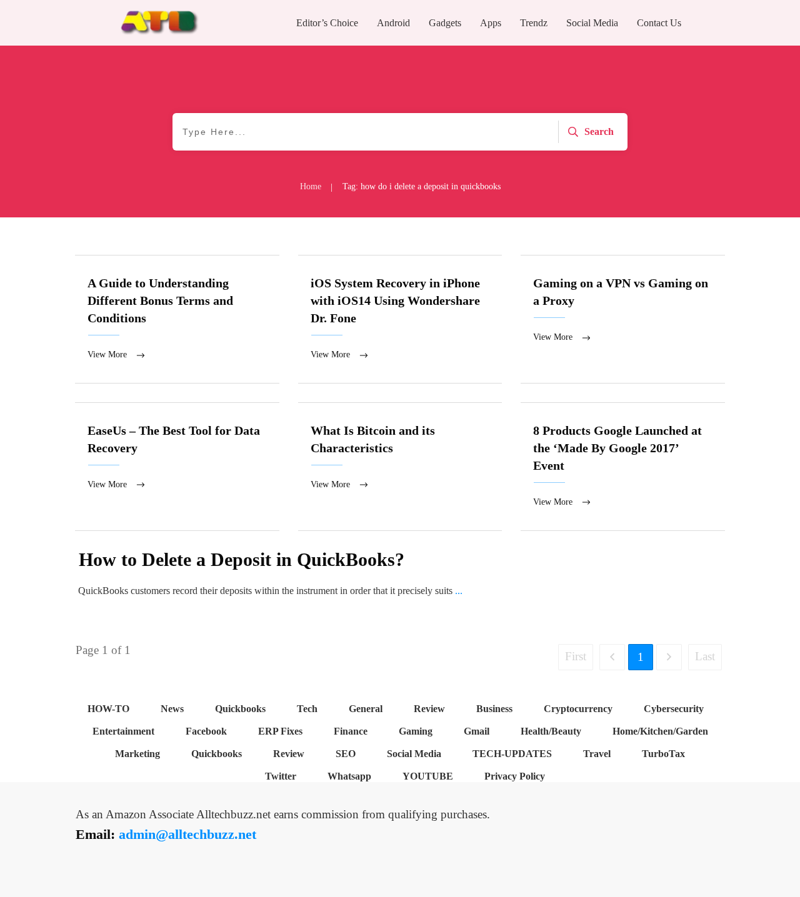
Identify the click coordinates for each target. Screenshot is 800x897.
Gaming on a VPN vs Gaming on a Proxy (623, 319)
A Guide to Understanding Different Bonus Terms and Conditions (177, 319)
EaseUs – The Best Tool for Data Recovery (177, 466)
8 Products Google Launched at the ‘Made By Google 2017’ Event (623, 466)
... (458, 590)
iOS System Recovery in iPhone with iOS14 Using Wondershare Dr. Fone (400, 319)
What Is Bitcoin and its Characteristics (400, 466)
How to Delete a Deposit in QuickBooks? (241, 559)
